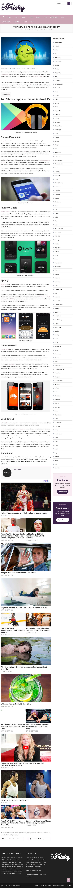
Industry (57, 274)
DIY (56, 148)
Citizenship (58, 110)
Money (57, 323)
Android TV (33, 85)
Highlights (57, 247)
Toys (56, 441)
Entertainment (6, 21)
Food (56, 179)
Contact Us (44, 885)
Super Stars (58, 414)
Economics (58, 152)
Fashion (57, 171)
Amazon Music (5, 349)
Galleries (57, 190)
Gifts (56, 205)
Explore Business (62, 520)
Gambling (57, 194)
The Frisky (5, 68)
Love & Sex (58, 300)
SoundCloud (5, 423)
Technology (58, 422)
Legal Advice (58, 289)
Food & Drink (58, 183)
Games (57, 198)
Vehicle (57, 456)
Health (23, 17)
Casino (57, 95)
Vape (56, 453)
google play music (31, 832)
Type (56, 449)
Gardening (58, 202)
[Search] (68, 3)
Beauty (57, 65)
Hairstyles (57, 240)
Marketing (58, 312)
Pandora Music (5, 211)
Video (56, 460)
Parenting (16, 21)
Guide (56, 217)
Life (56, 293)
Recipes (57, 376)
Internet (57, 278)
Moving (57, 335)
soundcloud (4, 834)
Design (57, 145)
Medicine (57, 316)
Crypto (57, 137)
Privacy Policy (69, 885)
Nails (56, 342)
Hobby (57, 255)
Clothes (57, 118)
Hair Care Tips (59, 228)
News (16, 17)
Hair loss (57, 236)
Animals (57, 46)
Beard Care (58, 61)
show (8, 94)
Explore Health (63, 491)
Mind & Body (58, 319)
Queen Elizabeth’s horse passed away (40, 838)
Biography (58, 72)
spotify (9, 834)
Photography (58, 365)
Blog (56, 76)
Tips (56, 430)
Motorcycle (58, 327)
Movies (38, 17)
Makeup (57, 308)
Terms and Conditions (58, 885)
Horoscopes (58, 262)
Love (45, 17)
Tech (23, 68)
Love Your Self (59, 304)
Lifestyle (57, 297)
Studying (57, 407)
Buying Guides (59, 84)
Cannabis (57, 88)
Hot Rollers (58, 266)
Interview (57, 281)
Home (9, 17)
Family (57, 167)
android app (18, 832)
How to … (57, 270)
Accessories (58, 42)
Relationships (54, 17)
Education (58, 156)
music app (39, 832)
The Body (57, 426)
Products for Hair (59, 369)
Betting (57, 69)
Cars (56, 91)
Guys (56, 221)
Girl (56, 209)
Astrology (57, 57)
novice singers (21, 429)
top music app (15, 834)
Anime (56, 50)
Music (18, 68)
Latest (49, 885)
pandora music (46, 832)
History (57, 251)
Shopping (57, 395)
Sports (57, 403)
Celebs (31, 17)
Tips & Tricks (58, 433)
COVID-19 (58, 129)
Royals (25, 21)
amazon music (10, 832)
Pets (56, 361)
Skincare (57, 399)
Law (56, 285)
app (25, 151)
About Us (37, 885)
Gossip (57, 213)
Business (57, 80)
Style (62, 17)
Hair (56, 224)
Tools (56, 437)
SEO (56, 392)
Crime (56, 133)
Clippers (57, 114)
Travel (32, 21)
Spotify (3, 284)
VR (56, 464)
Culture (57, 141)
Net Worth (58, 346)
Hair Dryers (58, 232)
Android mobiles (37, 76)
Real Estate (58, 373)
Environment (58, 164)
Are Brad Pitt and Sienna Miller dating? (13, 838)
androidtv (23, 832)
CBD (56, 99)
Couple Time (58, 126)
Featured (57, 175)
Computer (58, 122)
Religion (57, 384)
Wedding (57, 468)
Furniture (57, 186)
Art (56, 53)
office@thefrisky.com (35, 870)
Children (57, 107)
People (57, 357)
